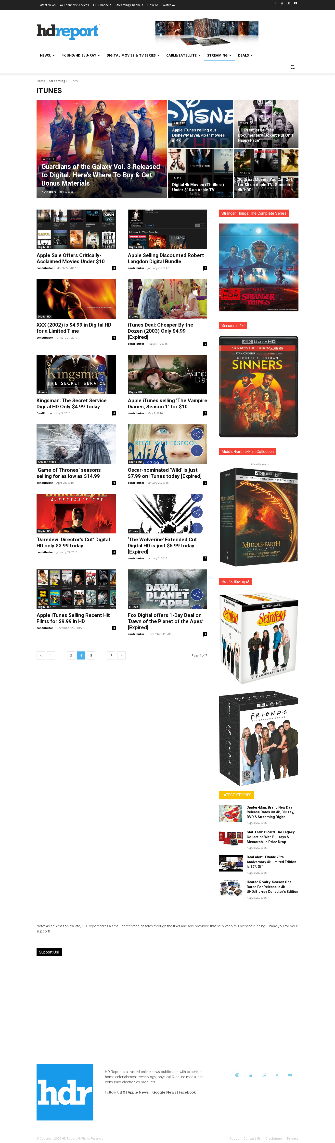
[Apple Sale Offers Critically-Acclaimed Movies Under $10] (76, 229)
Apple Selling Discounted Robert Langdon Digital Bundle (166, 258)
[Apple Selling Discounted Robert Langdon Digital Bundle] (167, 229)
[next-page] (121, 655)
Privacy (292, 1138)
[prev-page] (41, 655)
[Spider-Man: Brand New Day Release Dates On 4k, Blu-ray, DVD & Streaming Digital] (231, 813)
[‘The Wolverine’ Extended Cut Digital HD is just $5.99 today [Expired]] (167, 513)
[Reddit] (264, 1075)
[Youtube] (295, 3)
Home (41, 81)
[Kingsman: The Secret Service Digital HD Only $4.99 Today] (76, 374)
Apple (177, 178)
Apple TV (48, 159)
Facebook (187, 1092)
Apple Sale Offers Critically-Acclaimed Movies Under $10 (71, 258)
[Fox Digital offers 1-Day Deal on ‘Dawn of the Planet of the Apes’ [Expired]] (167, 589)
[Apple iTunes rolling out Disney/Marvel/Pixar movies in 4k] (200, 124)
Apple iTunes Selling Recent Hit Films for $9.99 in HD (73, 618)
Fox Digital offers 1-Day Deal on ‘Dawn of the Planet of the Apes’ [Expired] (165, 621)
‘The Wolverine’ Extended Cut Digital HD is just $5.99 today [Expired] (162, 546)
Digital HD (44, 247)
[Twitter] (289, 3)
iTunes (244, 123)
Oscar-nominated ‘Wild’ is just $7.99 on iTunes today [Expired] (165, 473)
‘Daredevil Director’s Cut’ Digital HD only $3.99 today (73, 543)
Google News (164, 1092)
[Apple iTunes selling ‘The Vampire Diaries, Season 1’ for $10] (167, 374)
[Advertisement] (167, 996)
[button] (292, 67)
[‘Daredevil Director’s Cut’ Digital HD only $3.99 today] (76, 513)
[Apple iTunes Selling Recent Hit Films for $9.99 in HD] (76, 589)
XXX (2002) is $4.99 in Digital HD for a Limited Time (74, 328)
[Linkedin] (250, 1075)
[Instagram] (282, 3)
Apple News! (139, 1092)
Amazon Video (47, 461)
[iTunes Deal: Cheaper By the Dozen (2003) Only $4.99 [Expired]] (167, 299)
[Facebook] (275, 3)
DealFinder (44, 413)
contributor (45, 268)
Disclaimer (273, 1138)
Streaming (57, 81)
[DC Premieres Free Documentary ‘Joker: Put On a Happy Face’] (266, 124)
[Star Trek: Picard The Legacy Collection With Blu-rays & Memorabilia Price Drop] (231, 838)
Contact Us (252, 1138)
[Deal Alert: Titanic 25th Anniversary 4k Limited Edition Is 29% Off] (231, 863)
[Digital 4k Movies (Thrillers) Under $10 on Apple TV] (200, 173)
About (234, 1138)
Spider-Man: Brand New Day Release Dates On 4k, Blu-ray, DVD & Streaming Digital (270, 812)
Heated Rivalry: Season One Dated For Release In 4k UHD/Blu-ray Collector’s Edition (272, 887)
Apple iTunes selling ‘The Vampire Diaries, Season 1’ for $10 (167, 404)
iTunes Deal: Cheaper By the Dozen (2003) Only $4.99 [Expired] (160, 331)
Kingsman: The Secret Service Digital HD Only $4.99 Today (72, 404)
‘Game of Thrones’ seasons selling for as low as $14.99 (69, 473)
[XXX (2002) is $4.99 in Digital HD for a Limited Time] (76, 299)
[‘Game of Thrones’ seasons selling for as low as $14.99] (76, 444)
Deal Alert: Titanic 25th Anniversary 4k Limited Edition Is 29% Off (271, 862)
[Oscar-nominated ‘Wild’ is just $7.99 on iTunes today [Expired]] (167, 444)
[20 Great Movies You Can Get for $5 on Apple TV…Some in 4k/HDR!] (266, 173)
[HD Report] (68, 32)
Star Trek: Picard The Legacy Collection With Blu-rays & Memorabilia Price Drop (271, 837)
